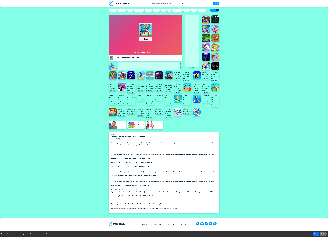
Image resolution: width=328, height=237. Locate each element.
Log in (216, 3)
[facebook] (215, 223)
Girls (116, 134)
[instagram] (206, 223)
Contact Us (183, 224)
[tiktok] (197, 223)
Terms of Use (170, 224)
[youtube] (202, 223)
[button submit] (182, 3)
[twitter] (210, 223)
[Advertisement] (192, 41)
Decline (323, 234)
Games (112, 134)
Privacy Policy (157, 224)
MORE (213, 10)
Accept (316, 234)
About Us (144, 224)
